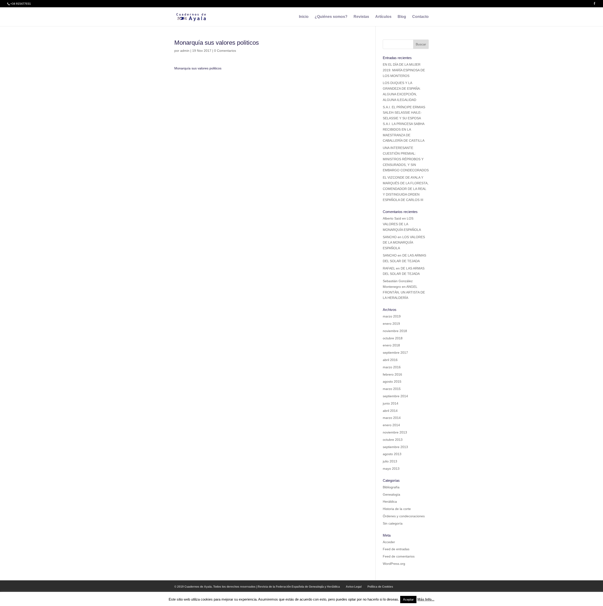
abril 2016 (390, 360)
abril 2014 (390, 411)
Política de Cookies (380, 586)
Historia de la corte (397, 509)
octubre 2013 (393, 439)
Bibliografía (391, 487)
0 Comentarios (225, 50)
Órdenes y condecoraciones (404, 516)
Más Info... (425, 599)
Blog (402, 17)
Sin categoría (393, 523)
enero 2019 (391, 323)
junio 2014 (390, 403)
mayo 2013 (391, 468)
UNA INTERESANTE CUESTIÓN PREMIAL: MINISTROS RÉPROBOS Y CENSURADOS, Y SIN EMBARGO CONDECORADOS (406, 159)
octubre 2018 (393, 338)
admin (184, 50)
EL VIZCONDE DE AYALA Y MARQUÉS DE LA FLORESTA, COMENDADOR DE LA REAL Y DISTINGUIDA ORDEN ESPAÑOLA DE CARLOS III (405, 189)
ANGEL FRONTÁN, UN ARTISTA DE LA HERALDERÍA (404, 292)
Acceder (389, 542)
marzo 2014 (392, 418)
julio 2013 (390, 461)
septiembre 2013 (395, 447)
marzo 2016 (392, 367)
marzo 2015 (392, 389)
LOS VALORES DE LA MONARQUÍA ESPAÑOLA (402, 224)
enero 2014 (391, 425)
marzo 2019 (392, 316)
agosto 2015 (392, 381)
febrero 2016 (392, 374)
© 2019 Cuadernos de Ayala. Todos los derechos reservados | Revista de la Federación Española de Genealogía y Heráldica (257, 586)
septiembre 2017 (395, 352)
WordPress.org (394, 564)
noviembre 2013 (395, 432)
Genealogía (391, 494)
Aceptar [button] (408, 599)
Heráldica (390, 501)
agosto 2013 (392, 454)
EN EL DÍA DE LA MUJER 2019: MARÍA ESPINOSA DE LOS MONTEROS (404, 70)
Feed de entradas (396, 549)
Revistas (361, 17)
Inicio (304, 17)
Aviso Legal (354, 586)
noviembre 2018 (395, 331)
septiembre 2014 (395, 396)
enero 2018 (391, 345)
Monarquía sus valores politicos (197, 68)
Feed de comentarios (399, 556)
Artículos (383, 17)
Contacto (420, 17)
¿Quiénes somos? (331, 17)
